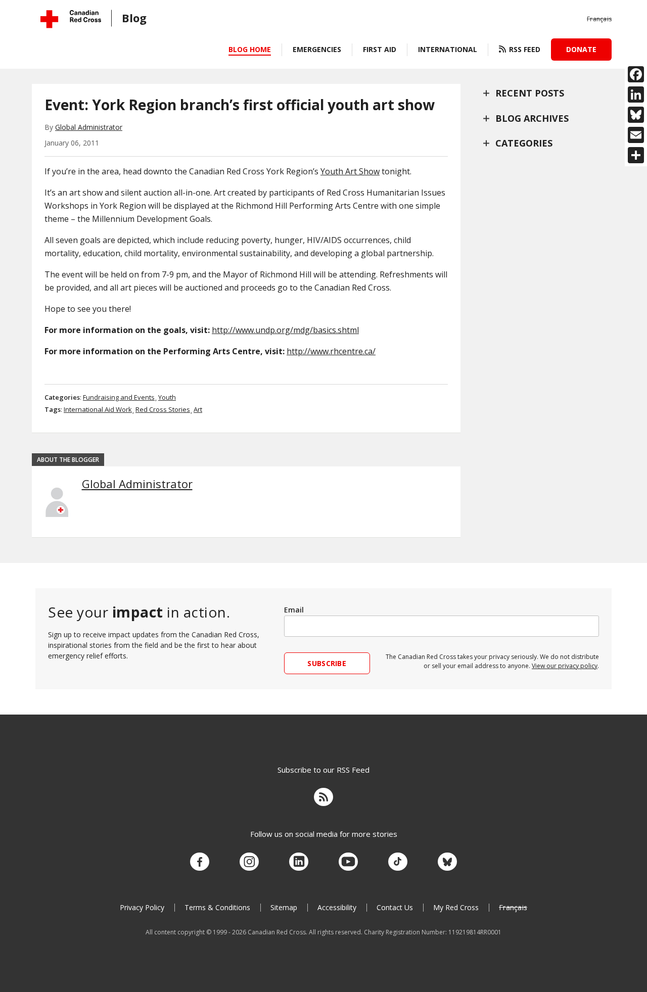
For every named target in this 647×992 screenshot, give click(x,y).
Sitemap (283, 907)
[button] (599, 19)
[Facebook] (636, 74)
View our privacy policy (564, 666)
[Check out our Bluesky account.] (447, 862)
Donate (581, 49)
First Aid (379, 49)
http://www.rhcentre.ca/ (331, 351)
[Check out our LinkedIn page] (298, 862)
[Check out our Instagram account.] (249, 862)
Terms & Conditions (217, 907)
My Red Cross (456, 907)
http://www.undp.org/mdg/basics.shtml (285, 330)
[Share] (636, 155)
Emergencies (317, 49)
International (447, 49)
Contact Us (395, 907)
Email (294, 610)
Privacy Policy (142, 907)
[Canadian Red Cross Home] (70, 19)
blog (134, 17)
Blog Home (249, 49)
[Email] (636, 135)
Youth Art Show (350, 171)
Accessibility (336, 907)
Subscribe (326, 663)
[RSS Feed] (323, 798)
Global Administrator (88, 127)
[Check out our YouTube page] (348, 862)
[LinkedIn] (636, 94)
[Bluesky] (636, 115)
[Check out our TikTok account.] (397, 862)
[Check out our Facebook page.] (199, 862)
